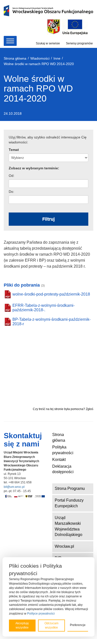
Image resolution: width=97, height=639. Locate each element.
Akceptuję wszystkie (22, 625)
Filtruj (48, 218)
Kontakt (59, 459)
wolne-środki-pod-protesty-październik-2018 (51, 294)
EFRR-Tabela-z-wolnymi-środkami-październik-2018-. (43, 307)
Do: (11, 192)
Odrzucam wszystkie (51, 625)
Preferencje (78, 625)
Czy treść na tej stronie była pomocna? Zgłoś (63, 409)
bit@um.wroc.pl (14, 487)
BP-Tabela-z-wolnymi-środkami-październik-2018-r (51, 321)
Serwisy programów (79, 43)
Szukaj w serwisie (48, 43)
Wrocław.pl (64, 546)
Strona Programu (70, 488)
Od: (11, 176)
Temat (14, 150)
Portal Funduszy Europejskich (69, 503)
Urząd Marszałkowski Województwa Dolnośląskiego (68, 526)
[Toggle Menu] (10, 40)
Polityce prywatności (41, 613)
